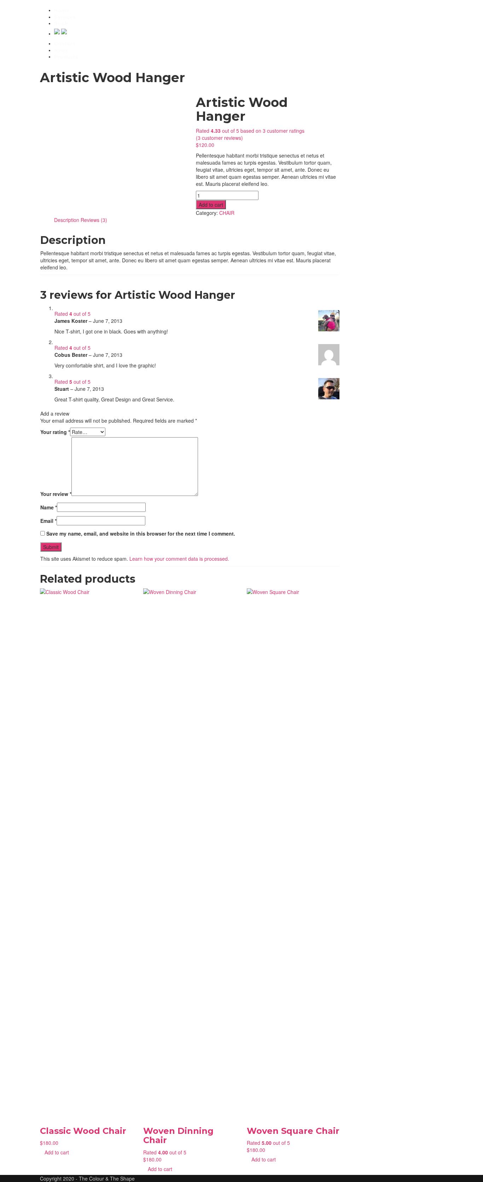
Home (61, 10)
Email (48, 520)
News (61, 50)
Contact (64, 43)
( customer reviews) (219, 137)
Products (66, 56)
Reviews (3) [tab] (94, 219)
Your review (55, 493)
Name (48, 507)
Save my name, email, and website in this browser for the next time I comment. (140, 533)
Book (61, 23)
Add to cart (211, 204)
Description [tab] (66, 219)
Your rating (55, 431)
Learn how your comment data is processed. (179, 558)
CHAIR (226, 212)
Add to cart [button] (57, 1152)
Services (65, 17)
